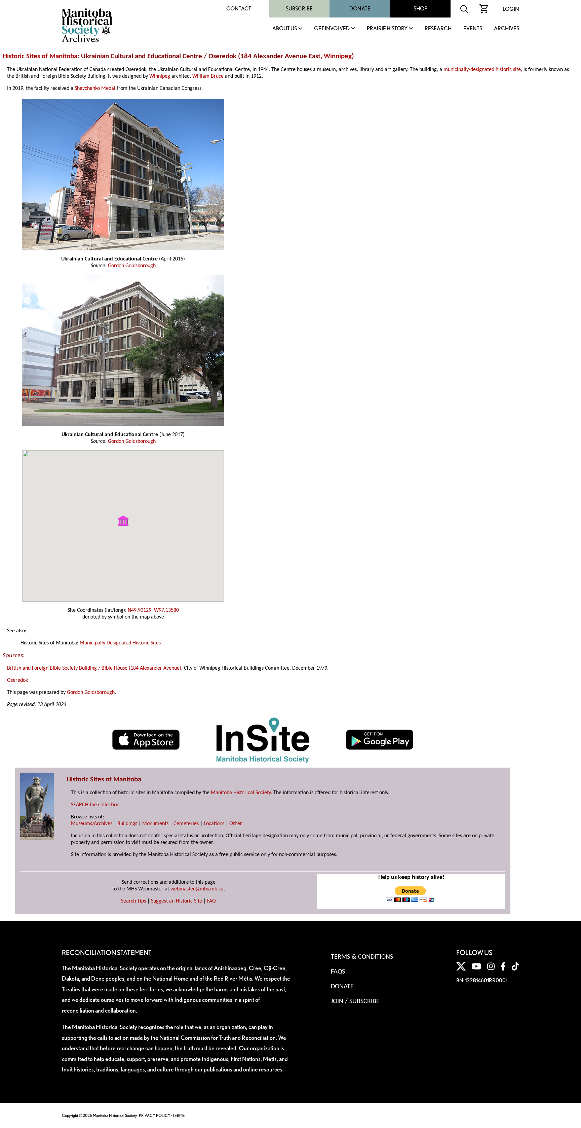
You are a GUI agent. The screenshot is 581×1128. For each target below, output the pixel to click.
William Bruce (208, 76)
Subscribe (299, 8)
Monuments (155, 823)
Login (511, 9)
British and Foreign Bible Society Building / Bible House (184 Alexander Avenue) (94, 668)
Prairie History (387, 29)
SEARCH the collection (95, 805)
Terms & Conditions (362, 957)
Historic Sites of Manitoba (40, 56)
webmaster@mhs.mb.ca (197, 889)
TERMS (178, 1115)
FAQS (338, 971)
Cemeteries (186, 823)
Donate (360, 8)
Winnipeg (338, 56)
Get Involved (332, 29)
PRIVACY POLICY (154, 1115)
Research (438, 29)
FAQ (211, 901)
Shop (420, 8)
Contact (238, 8)
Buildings (127, 823)
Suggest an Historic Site (176, 901)
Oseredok (17, 680)
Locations (214, 823)
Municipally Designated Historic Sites (120, 643)
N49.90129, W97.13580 (153, 610)
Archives (506, 29)
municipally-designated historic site (482, 69)
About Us (284, 29)
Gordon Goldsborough (132, 266)
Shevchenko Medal (95, 88)
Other (235, 823)
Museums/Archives (91, 823)
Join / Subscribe (355, 1001)
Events (472, 29)
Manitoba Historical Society (241, 793)
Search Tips (133, 901)
